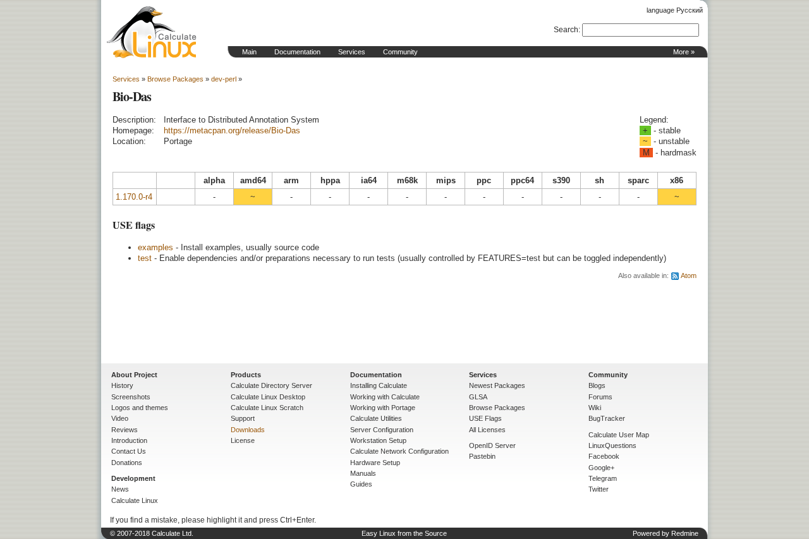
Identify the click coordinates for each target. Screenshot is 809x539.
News (120, 489)
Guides (361, 484)
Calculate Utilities (376, 418)
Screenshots (130, 397)
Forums (600, 397)
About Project (134, 375)
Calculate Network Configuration (399, 451)
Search (566, 29)
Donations (126, 462)
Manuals (363, 473)
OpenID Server (492, 445)
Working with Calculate (385, 397)
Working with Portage (382, 407)
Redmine (684, 533)
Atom (688, 275)
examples (155, 247)
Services (351, 52)
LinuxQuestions (612, 445)
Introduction (129, 440)
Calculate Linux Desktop (268, 397)
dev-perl (223, 79)
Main (249, 52)
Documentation (297, 52)
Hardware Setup (375, 462)
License (243, 440)
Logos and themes (139, 407)
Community (400, 52)
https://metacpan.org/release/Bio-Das (232, 130)
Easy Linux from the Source (404, 533)
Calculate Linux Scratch (267, 407)
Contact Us (128, 451)
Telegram (602, 478)
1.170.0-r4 (134, 197)
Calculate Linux (134, 500)
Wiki (594, 407)
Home (152, 32)
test (145, 258)
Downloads (248, 429)
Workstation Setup (378, 440)
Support (243, 418)
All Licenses (487, 429)
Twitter (598, 489)
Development (133, 478)
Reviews (124, 429)
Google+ (601, 467)
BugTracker (606, 418)
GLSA (478, 397)
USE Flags (485, 418)
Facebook (603, 456)
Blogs (596, 385)
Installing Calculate (378, 385)
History (122, 385)
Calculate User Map (618, 435)
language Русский (675, 10)
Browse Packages (175, 79)
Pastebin (482, 456)
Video (119, 418)
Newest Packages (497, 385)
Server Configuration (381, 429)
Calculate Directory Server (271, 385)
